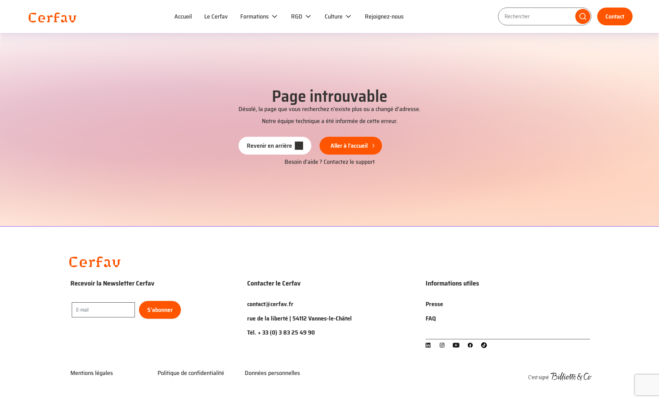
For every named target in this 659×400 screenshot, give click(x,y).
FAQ (431, 318)
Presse (434, 304)
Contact (614, 16)
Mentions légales (91, 373)
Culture (334, 16)
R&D (296, 16)
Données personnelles (272, 373)
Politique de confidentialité (191, 373)
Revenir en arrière (269, 145)
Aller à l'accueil (349, 145)
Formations (254, 16)
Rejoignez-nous (384, 16)
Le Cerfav (216, 16)
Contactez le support (349, 162)
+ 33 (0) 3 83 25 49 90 (286, 332)
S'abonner (160, 310)
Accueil (183, 16)
